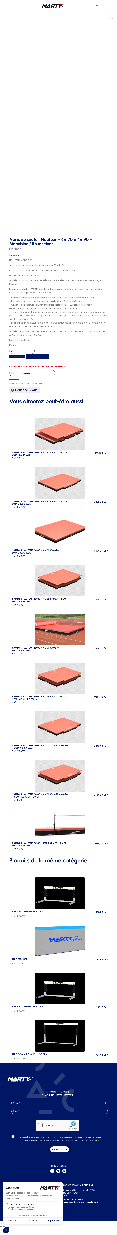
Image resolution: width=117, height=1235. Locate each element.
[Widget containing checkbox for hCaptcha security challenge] (57, 1125)
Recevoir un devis (37, 356)
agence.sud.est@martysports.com (80, 1202)
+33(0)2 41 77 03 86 (74, 1199)
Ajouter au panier (17, 356)
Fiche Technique (26, 390)
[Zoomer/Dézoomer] (1, 1223)
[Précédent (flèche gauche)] (1, 1226)
